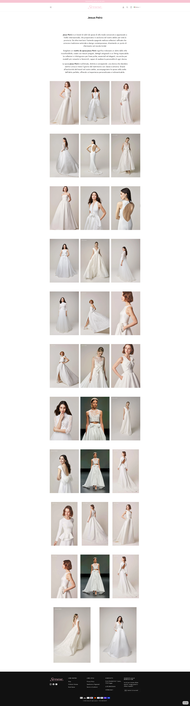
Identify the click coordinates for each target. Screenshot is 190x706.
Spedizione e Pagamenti (93, 684)
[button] (137, 7)
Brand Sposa (71, 687)
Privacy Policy (90, 681)
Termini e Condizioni (92, 687)
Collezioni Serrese (73, 684)
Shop (69, 681)
